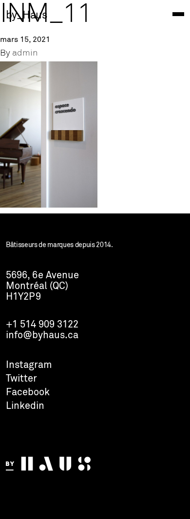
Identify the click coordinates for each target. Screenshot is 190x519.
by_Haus (26, 15)
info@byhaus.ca (42, 335)
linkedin (25, 406)
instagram (29, 365)
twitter (21, 379)
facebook (28, 392)
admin (25, 53)
